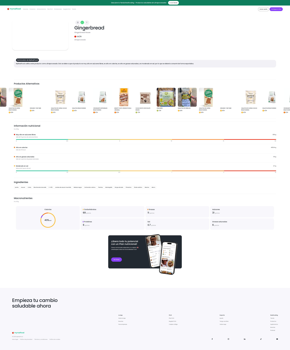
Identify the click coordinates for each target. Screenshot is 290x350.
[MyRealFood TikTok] (261, 339)
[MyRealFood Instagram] (228, 339)
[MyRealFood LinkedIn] (244, 339)
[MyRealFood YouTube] (277, 339)
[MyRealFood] (14, 9)
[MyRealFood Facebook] (212, 339)
